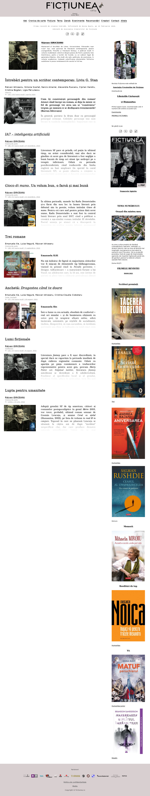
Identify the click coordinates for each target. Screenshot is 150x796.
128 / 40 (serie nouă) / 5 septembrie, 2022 (24, 248)
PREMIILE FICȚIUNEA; (120, 116)
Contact (115, 21)
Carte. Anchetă (10, 297)
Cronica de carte (37, 21)
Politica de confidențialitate (75, 782)
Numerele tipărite (128, 191)
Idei (25, 21)
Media (75, 786)
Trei (113, 401)
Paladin (114, 758)
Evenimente (78, 21)
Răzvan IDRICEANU (15, 141)
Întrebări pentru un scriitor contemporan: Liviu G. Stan (51, 80)
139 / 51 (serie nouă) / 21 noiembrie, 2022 (24, 197)
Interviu (8, 92)
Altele (124, 21)
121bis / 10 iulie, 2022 (16, 402)
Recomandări (93, 21)
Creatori (105, 21)
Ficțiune (51, 21)
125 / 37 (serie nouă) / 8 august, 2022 (22, 350)
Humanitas (129, 102)
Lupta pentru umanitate (25, 390)
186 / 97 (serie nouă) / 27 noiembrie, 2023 (24, 146)
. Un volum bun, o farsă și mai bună (46, 185)
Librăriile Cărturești (128, 96)
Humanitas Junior (118, 706)
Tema (59, 21)
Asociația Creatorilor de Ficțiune (128, 87)
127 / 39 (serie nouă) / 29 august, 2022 (22, 299)
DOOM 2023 (128, 273)
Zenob (67, 21)
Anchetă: (33, 288)
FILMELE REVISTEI (128, 268)
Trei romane (15, 236)
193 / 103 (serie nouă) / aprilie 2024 (21, 94)
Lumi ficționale (17, 339)
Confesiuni (9, 348)
